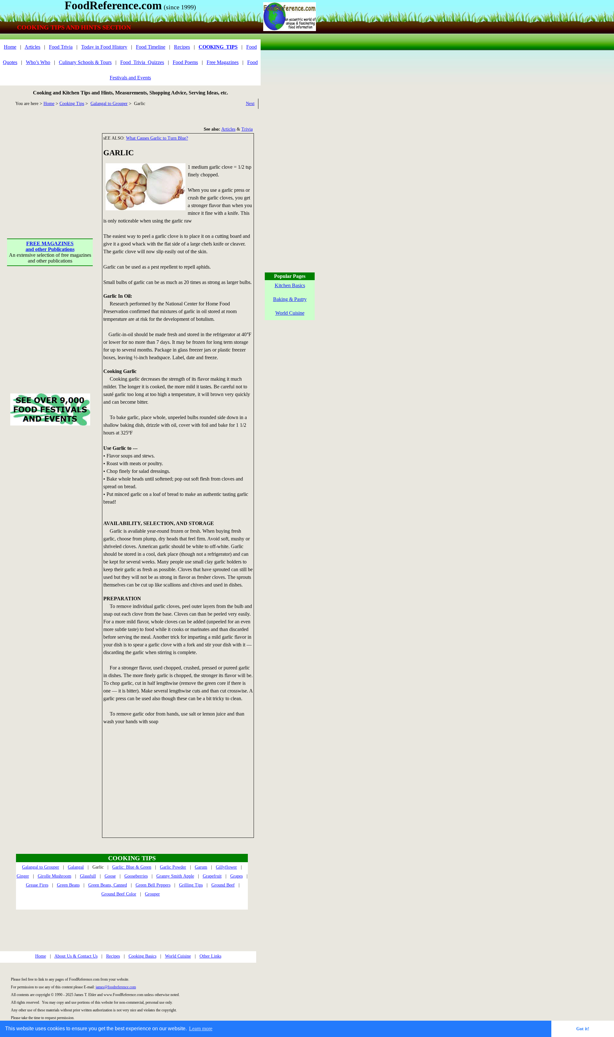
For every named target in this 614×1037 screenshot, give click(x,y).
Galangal (76, 867)
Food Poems (185, 62)
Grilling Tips (191, 885)
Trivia (247, 129)
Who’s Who (38, 62)
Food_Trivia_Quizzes (142, 62)
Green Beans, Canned (107, 885)
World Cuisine (178, 956)
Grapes (236, 876)
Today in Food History (104, 47)
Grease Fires (37, 885)
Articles (32, 47)
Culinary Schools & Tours (85, 62)
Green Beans (68, 885)
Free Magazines (223, 62)
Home (10, 47)
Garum (201, 867)
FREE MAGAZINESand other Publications (50, 246)
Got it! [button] (582, 1028)
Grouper (152, 894)
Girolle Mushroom (54, 876)
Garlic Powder (173, 867)
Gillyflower (226, 867)
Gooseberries (136, 876)
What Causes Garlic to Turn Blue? (157, 138)
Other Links (210, 956)
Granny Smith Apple (175, 876)
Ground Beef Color (118, 894)
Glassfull (88, 876)
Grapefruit (212, 876)
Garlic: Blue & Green (131, 867)
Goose (110, 876)
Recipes (182, 47)
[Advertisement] (50, 173)
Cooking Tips (71, 103)
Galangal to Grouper (109, 103)
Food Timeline (150, 47)
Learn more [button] (200, 1028)
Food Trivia (61, 47)
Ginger (23, 876)
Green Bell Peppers (153, 885)
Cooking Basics (142, 956)
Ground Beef (223, 885)
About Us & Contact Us (76, 956)
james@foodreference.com (116, 987)
